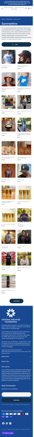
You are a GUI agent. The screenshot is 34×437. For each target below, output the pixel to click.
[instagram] (10, 423)
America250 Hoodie (5, 245)
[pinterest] (7, 423)
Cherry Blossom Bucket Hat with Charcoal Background (22, 66)
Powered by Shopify (25, 429)
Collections (9, 19)
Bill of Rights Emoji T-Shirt (6, 65)
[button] (2, 8)
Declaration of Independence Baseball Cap (23, 268)
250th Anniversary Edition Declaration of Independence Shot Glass (8, 157)
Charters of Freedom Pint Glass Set (23, 201)
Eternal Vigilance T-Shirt (5, 179)
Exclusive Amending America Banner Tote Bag (24, 111)
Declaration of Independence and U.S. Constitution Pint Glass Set (8, 202)
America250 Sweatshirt (21, 245)
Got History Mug (4, 133)
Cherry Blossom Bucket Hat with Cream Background (8, 89)
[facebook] (3, 423)
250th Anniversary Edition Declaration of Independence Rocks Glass (24, 157)
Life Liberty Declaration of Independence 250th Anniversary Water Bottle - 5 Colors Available (24, 134)
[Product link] (8, 57)
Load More (16, 301)
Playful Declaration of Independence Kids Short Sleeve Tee (24, 89)
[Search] (26, 8)
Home (3, 19)
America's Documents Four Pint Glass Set (8, 224)
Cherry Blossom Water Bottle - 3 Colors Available (8, 291)
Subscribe (16, 400)
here (3, 327)
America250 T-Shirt (20, 224)
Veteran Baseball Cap (20, 179)
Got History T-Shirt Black (6, 267)
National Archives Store (13, 429)
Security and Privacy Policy (22, 404)
